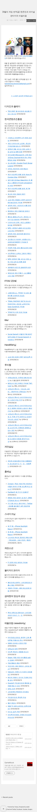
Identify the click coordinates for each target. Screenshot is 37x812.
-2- (24, 464)
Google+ (30, 809)
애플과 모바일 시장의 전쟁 (17, 643)
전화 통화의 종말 (14, 663)
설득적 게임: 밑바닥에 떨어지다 (19, 234)
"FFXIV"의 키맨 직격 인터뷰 (17, 312)
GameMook (9, 763)
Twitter (14, 809)
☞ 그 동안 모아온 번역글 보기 (21, 96)
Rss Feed (7, 809)
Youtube (25, 809)
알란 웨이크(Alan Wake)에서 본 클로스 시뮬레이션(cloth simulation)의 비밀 (20, 182)
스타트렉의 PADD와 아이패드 (18, 692)
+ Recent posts (7, 797)
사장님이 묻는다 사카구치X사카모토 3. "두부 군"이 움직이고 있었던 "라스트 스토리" (20, 416)
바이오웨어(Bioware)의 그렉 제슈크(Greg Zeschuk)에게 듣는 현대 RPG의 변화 (20, 157)
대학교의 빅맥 (13, 649)
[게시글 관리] (14, 726)
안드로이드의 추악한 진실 (17, 697)
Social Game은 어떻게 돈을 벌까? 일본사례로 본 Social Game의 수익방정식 (20, 337)
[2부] (9, 386)
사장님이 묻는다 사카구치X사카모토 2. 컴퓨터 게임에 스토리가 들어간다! (20, 408)
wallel (27, 807)
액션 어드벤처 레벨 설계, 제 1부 (19, 189)
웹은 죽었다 (12, 703)
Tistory (16, 807)
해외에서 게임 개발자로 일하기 (19, 211)
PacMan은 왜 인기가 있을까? (18, 492)
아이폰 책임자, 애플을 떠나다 (18, 652)
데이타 (8, 734)
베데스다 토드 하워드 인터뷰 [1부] (20, 383)
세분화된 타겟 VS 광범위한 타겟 (19, 267)
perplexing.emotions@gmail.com (17, 84)
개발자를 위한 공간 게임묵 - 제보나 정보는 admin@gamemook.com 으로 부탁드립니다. (14, 767)
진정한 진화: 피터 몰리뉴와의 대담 (20, 248)
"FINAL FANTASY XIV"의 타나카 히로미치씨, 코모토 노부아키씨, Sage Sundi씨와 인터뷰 (19, 304)
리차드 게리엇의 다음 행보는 (18, 169)
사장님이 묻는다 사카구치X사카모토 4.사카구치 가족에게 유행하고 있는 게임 (20, 427)
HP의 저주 (11, 689)
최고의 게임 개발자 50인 (16, 194)
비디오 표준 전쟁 (14, 712)
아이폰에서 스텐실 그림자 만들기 (19, 253)
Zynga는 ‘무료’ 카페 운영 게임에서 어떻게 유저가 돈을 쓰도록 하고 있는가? (20, 486)
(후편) (28, 540)
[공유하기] (12, 726)
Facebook (19, 809)
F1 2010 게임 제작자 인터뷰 (18, 562)
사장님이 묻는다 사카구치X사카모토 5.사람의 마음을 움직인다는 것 (20, 438)
